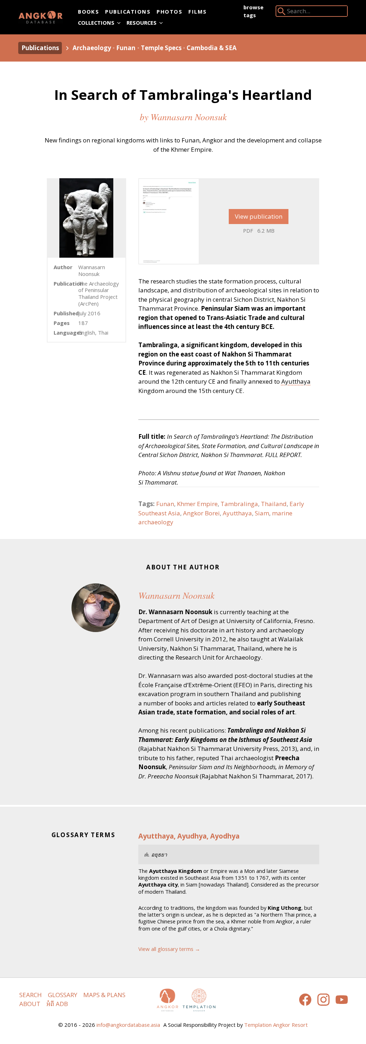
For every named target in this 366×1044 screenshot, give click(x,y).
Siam (262, 513)
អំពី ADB (57, 1004)
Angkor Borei (201, 513)
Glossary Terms (83, 835)
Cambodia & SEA (212, 48)
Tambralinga (239, 504)
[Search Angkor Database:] (281, 12)
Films (197, 11)
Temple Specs (161, 48)
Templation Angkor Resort (276, 1024)
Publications (127, 11)
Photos (169, 11)
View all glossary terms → (169, 948)
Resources (142, 22)
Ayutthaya (296, 381)
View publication (258, 216)
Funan (125, 48)
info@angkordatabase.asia (128, 1024)
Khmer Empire (197, 504)
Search (30, 995)
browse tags (253, 11)
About (29, 1004)
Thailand (274, 504)
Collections (96, 22)
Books (88, 11)
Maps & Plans (104, 995)
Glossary (62, 995)
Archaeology (92, 48)
